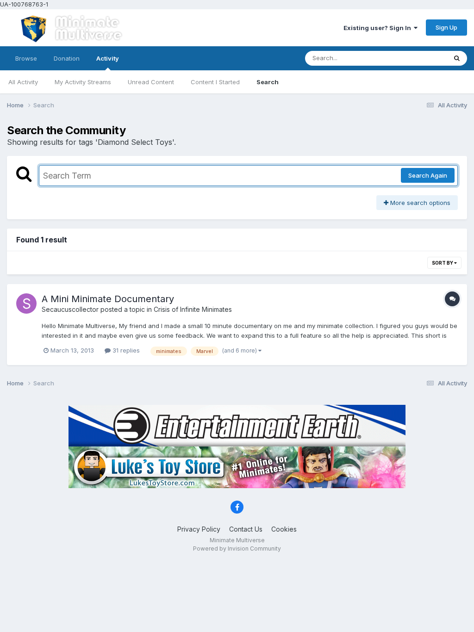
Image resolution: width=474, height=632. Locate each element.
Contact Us (245, 529)
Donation (67, 58)
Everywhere (418, 58)
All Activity (23, 82)
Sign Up (446, 27)
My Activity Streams (83, 82)
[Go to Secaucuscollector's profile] (26, 303)
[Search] (457, 58)
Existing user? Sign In (378, 27)
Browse (26, 58)
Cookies (284, 529)
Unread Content (151, 82)
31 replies (125, 350)
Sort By (443, 263)
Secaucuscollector (70, 309)
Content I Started (215, 82)
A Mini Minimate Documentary (108, 298)
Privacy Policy (198, 529)
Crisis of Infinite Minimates (193, 309)
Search (267, 82)
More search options (419, 202)
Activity (107, 58)
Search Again (427, 175)
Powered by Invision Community (237, 548)
